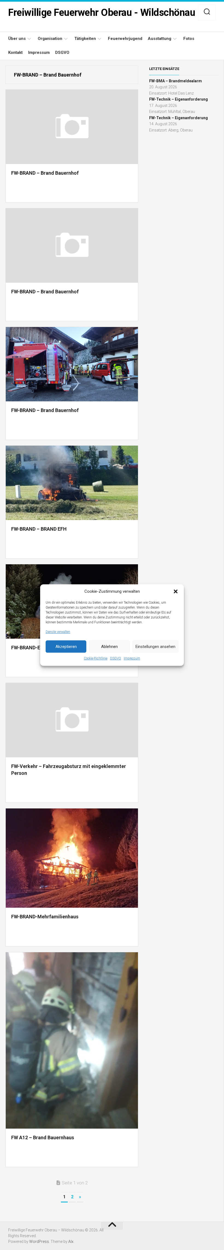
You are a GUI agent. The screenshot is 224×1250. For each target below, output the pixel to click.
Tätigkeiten (85, 38)
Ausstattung (159, 38)
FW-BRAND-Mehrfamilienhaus (44, 916)
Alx (70, 1241)
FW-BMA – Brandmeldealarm (175, 81)
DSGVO (115, 658)
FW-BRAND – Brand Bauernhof (45, 173)
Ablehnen (109, 646)
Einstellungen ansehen (155, 646)
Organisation (50, 38)
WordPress (39, 1241)
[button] (175, 591)
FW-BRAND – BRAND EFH (39, 529)
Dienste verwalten (58, 632)
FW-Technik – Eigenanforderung (178, 99)
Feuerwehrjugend (125, 38)
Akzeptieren (66, 646)
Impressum (132, 658)
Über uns (17, 38)
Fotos (188, 38)
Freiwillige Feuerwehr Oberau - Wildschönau (101, 12)
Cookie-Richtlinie (95, 658)
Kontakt (15, 52)
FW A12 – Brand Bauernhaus (42, 1137)
